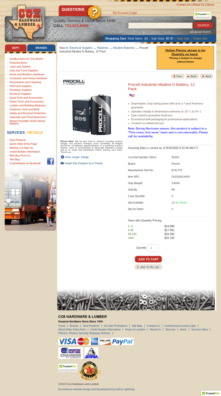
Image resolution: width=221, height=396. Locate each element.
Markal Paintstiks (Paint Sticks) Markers (27, 122)
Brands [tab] (41, 47)
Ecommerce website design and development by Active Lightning (96, 389)
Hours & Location (135, 329)
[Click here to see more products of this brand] (73, 82)
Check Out (200, 38)
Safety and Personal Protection (27, 113)
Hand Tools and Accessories (26, 97)
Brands (74, 325)
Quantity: (141, 247)
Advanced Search (200, 31)
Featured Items (18, 62)
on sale (35, 132)
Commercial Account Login (180, 325)
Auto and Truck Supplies (23, 70)
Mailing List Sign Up (21, 147)
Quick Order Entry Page (23, 143)
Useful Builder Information (24, 151)
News (183, 329)
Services (16, 132)
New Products (17, 140)
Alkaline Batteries (124, 47)
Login (133, 12)
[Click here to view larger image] (91, 114)
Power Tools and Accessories (26, 101)
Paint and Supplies (20, 86)
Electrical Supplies (20, 93)
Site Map (14, 159)
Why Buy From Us (19, 155)
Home (210, 4)
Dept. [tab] (15, 47)
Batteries (103, 47)
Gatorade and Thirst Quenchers (27, 117)
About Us (198, 4)
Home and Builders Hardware (26, 74)
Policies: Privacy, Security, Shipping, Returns (84, 333)
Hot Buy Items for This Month (26, 58)
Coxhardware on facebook (25, 163)
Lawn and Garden (20, 66)
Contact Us (184, 4)
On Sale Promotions (115, 325)
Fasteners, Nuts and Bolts (24, 109)
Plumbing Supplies (20, 90)
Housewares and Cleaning (25, 82)
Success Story (199, 329)
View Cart (183, 38)
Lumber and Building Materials (27, 105)
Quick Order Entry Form (72, 329)
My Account (120, 12)
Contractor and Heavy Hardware (28, 78)
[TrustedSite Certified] (202, 15)
